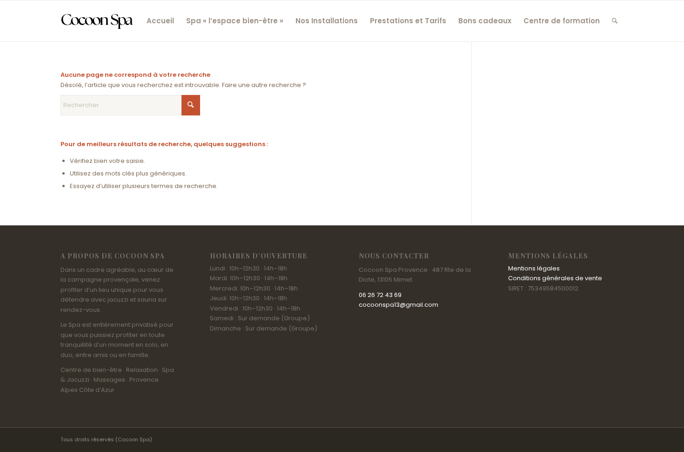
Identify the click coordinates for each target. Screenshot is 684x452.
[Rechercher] (615, 20)
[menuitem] (160, 20)
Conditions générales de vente (555, 278)
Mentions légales (534, 268)
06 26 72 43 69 (380, 294)
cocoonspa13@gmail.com (398, 304)
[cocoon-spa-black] (96, 20)
